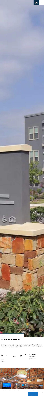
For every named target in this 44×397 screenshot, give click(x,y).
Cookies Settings (33, 390)
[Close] (43, 393)
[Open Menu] (41, 2)
